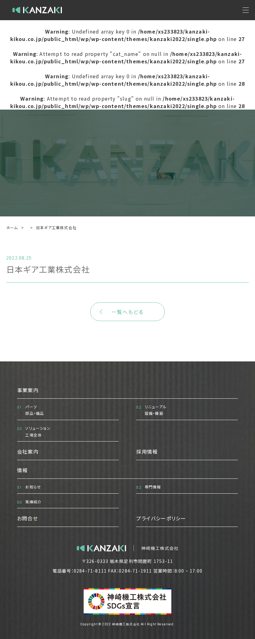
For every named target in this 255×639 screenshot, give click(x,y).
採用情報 (147, 451)
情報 (22, 470)
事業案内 (28, 390)
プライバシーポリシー (161, 518)
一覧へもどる (127, 311)
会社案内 (28, 451)
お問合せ (27, 518)
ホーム (12, 227)
